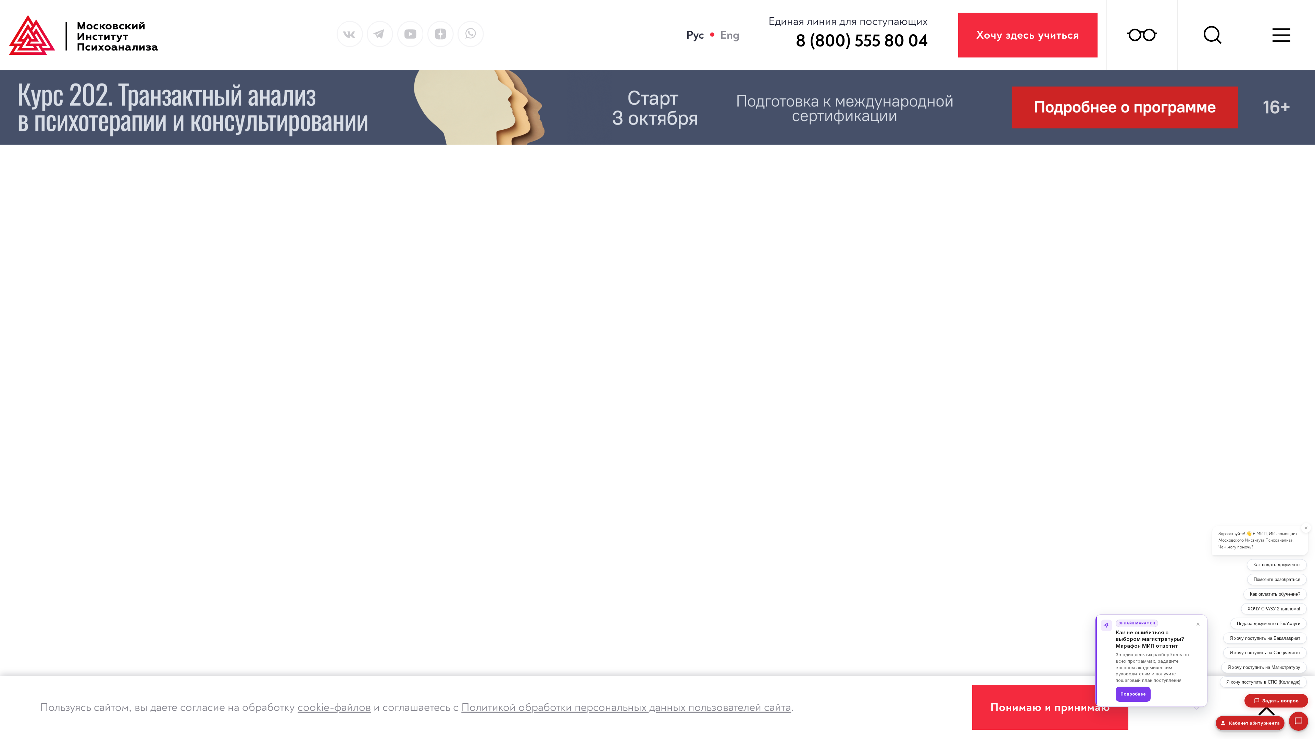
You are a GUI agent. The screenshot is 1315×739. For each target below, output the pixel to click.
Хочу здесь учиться (1027, 35)
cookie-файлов (334, 707)
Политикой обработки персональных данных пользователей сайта (626, 707)
